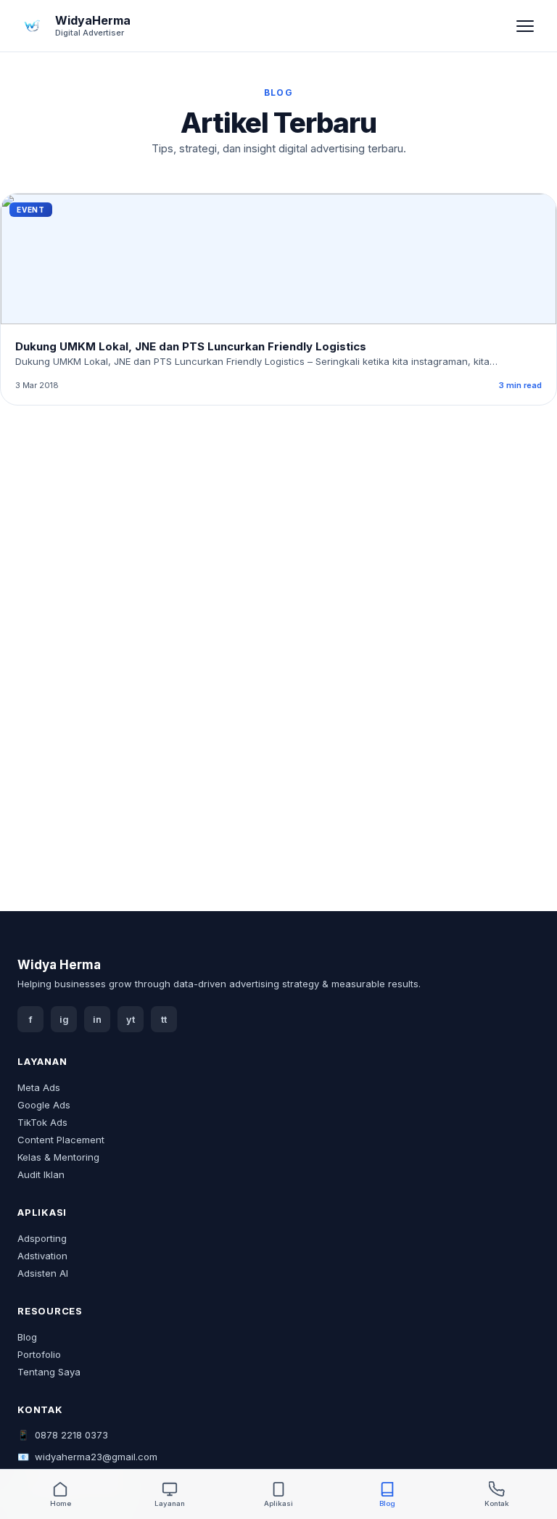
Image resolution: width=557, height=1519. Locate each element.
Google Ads (43, 1105)
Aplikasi (278, 1503)
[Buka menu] (525, 26)
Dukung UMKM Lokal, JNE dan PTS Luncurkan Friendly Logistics (190, 346)
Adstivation (42, 1255)
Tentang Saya (49, 1372)
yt (130, 1019)
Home (60, 1503)
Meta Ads (38, 1087)
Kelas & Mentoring (58, 1157)
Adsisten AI (42, 1273)
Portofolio (39, 1354)
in (97, 1019)
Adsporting (42, 1238)
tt (164, 1019)
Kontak (496, 1503)
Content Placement (60, 1139)
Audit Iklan (41, 1174)
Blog (27, 1337)
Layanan (169, 1503)
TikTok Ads (42, 1122)
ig (64, 1019)
